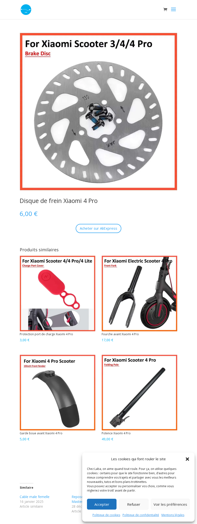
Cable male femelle (34, 496)
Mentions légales (172, 515)
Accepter (101, 504)
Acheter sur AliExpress (98, 228)
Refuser (133, 504)
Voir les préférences (170, 504)
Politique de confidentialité (141, 515)
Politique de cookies (106, 515)
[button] (187, 459)
